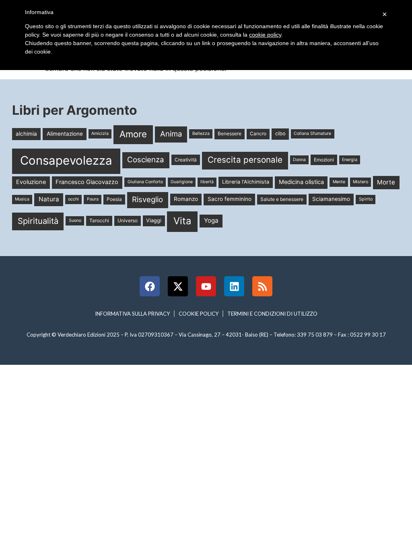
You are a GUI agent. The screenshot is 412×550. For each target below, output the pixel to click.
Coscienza (145, 159)
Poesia (114, 199)
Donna (299, 159)
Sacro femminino (229, 199)
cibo (280, 133)
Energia (349, 159)
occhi (73, 199)
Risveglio (147, 199)
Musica (22, 199)
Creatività (186, 160)
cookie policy (265, 34)
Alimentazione (65, 133)
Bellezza (201, 133)
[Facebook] (150, 286)
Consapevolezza (66, 160)
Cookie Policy (198, 313)
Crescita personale (245, 160)
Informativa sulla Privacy (132, 313)
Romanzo (186, 199)
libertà (207, 181)
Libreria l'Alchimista (245, 182)
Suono (75, 220)
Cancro (258, 133)
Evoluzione (31, 182)
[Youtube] (206, 286)
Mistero (360, 181)
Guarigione (182, 181)
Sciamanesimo (331, 199)
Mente (339, 181)
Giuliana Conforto (145, 181)
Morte (386, 182)
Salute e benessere (281, 199)
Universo (127, 220)
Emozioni (324, 160)
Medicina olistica (301, 182)
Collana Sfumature (312, 133)
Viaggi (153, 220)
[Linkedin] (234, 286)
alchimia (26, 133)
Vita (182, 221)
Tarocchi (99, 220)
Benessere (229, 133)
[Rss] (262, 286)
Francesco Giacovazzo (87, 182)
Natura (49, 199)
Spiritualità (38, 221)
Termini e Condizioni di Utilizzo (272, 313)
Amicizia (100, 133)
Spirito (366, 199)
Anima (171, 134)
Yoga (211, 220)
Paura (93, 199)
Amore (133, 133)
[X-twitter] (178, 286)
